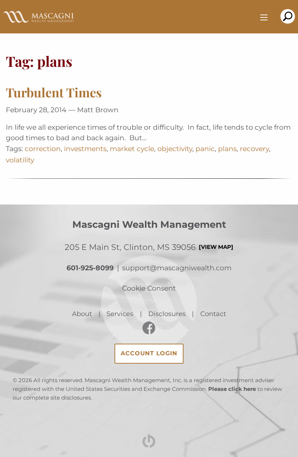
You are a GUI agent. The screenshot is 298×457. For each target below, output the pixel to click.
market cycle (132, 148)
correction (43, 148)
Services (119, 314)
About (82, 314)
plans (227, 148)
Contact (213, 314)
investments (85, 148)
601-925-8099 (90, 267)
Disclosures (167, 314)
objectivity (174, 148)
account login (149, 353)
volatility (20, 159)
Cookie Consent (149, 288)
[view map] (216, 247)
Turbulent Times (54, 92)
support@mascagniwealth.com (176, 267)
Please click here (232, 389)
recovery (254, 148)
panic (205, 148)
